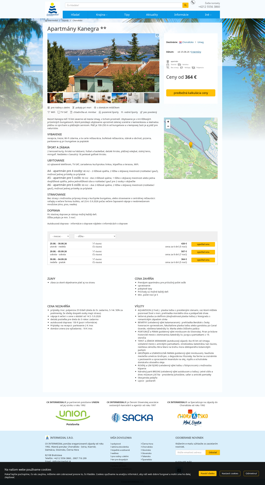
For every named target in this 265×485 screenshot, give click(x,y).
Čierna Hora (147, 443)
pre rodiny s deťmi (120, 456)
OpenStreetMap (170, 178)
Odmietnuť (251, 473)
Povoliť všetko (208, 473)
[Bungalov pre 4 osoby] (55, 98)
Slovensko (147, 453)
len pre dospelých (120, 459)
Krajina (100, 14)
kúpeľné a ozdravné (121, 450)
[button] (190, 144)
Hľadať (75, 14)
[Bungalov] (103, 62)
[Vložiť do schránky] (157, 35)
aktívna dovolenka (120, 446)
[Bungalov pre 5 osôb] (135, 98)
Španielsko (147, 459)
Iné (207, 14)
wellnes (115, 453)
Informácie (181, 14)
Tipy (127, 14)
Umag (201, 42)
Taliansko (146, 456)
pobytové (116, 443)
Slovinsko (146, 450)
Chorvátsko (188, 42)
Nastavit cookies (230, 473)
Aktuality (152, 14)
